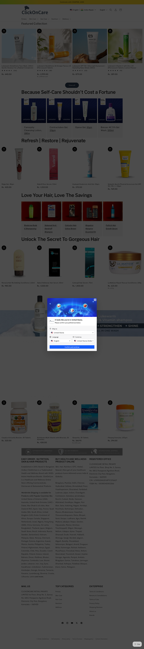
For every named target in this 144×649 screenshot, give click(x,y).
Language (55, 337)
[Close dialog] (95, 300)
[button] (72, 333)
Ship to (54, 329)
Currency (78, 337)
